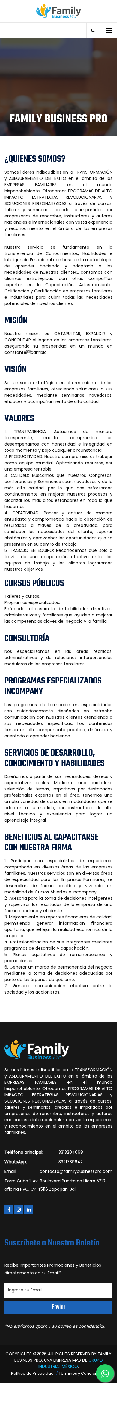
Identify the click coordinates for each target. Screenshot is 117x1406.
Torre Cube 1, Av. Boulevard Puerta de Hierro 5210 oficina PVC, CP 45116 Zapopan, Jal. (54, 1185)
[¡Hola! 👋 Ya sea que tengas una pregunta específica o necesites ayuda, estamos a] (105, 1373)
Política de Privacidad (32, 1373)
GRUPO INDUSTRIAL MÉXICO (70, 1363)
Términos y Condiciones (82, 1373)
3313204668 (70, 1152)
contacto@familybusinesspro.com (76, 1171)
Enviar (58, 1307)
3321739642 (70, 1162)
